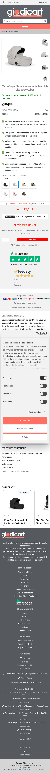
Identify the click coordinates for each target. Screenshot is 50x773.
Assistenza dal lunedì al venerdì (26, 307)
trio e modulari (12, 31)
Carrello (44, 2)
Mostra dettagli (35, 412)
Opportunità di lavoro (25, 589)
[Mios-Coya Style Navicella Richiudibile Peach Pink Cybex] (15, 194)
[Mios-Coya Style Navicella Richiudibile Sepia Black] (5, 184)
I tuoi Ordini (25, 620)
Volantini (25, 585)
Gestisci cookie (25, 630)
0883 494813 (25, 734)
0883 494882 (25, 719)
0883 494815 (25, 710)
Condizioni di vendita (25, 640)
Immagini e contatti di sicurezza (15, 471)
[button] (25, 769)
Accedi (11, 2)
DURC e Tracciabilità (25, 592)
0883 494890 (42, 673)
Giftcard (25, 626)
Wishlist (25, 616)
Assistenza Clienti (25, 572)
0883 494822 (25, 755)
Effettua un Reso (25, 623)
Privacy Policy (25, 578)
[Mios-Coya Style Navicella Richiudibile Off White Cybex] (5, 194)
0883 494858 (14, 682)
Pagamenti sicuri (25, 647)
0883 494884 (25, 726)
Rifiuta (25, 437)
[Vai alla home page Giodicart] (25, 12)
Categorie (25, 27)
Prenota (32, 239)
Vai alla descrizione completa (14, 175)
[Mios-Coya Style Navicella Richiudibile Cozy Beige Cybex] (24, 184)
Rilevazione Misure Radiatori (25, 596)
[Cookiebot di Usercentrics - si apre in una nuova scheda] (36, 333)
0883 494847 (19, 673)
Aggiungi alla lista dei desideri (26, 245)
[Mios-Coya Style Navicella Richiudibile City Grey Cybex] (15, 184)
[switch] (43, 386)
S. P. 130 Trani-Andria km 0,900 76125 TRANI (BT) (25, 665)
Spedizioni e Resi (25, 644)
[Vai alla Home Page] (3, 31)
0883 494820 (25, 748)
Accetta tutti (25, 420)
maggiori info (38, 203)
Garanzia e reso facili (26, 302)
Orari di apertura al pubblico (30, 682)
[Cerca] (44, 21)
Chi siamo (25, 575)
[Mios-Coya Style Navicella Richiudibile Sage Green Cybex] (33, 184)
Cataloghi (25, 582)
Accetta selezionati (25, 428)
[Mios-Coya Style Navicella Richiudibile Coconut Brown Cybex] (24, 194)
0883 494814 (25, 703)
